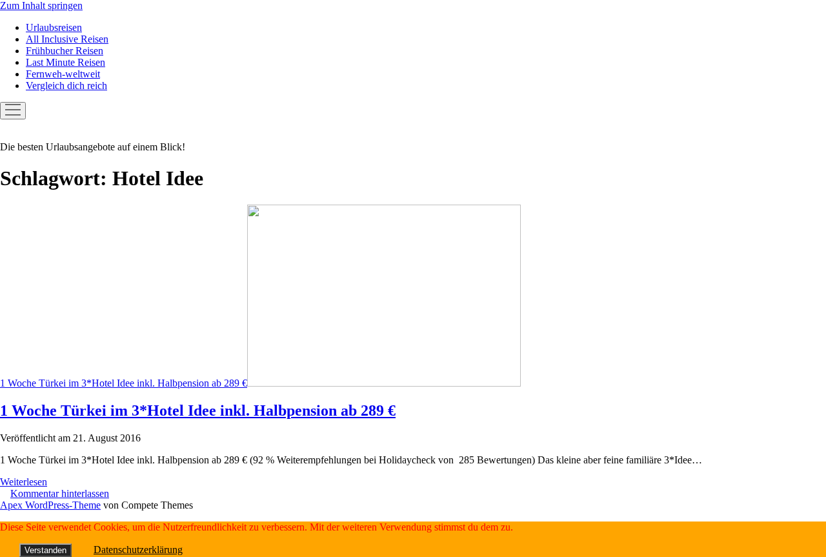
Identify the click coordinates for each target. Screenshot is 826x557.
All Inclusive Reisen (67, 39)
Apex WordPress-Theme (50, 505)
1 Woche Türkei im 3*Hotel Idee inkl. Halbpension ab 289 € (123, 383)
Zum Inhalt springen (41, 5)
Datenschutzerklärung (138, 549)
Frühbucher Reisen (64, 50)
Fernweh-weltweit (63, 73)
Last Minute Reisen (65, 62)
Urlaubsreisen (54, 27)
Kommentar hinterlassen (59, 493)
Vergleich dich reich (66, 85)
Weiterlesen (23, 481)
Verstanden (45, 550)
